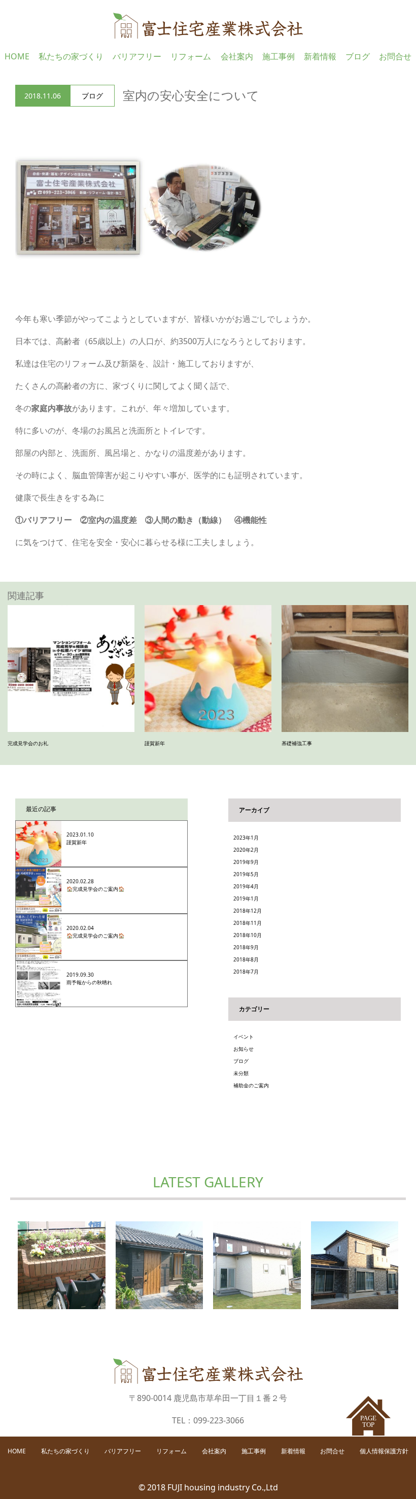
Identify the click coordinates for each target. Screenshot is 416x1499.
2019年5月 (246, 874)
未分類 (241, 1073)
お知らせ (243, 1048)
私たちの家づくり (71, 56)
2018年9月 (246, 947)
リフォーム (190, 56)
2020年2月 (246, 849)
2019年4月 (246, 886)
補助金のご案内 (251, 1085)
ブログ (357, 56)
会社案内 (237, 56)
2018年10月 (247, 935)
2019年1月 (246, 898)
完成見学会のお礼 (28, 743)
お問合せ (395, 56)
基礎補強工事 (297, 743)
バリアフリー (137, 56)
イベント (243, 1036)
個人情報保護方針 (384, 1451)
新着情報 (320, 56)
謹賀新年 (155, 743)
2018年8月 (246, 959)
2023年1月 (246, 837)
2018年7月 (246, 971)
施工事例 (278, 56)
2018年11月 (247, 922)
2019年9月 (246, 861)
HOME (17, 56)
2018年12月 (247, 910)
